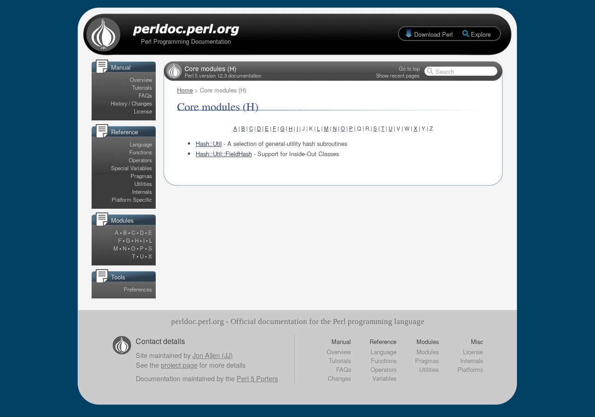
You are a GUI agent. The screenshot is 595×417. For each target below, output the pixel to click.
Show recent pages (398, 75)
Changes (339, 378)
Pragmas (141, 175)
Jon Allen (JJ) (212, 355)
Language (141, 144)
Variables (384, 378)
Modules (427, 351)
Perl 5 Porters (257, 378)
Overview (141, 79)
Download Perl (433, 34)
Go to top (409, 68)
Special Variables (131, 168)
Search (445, 71)
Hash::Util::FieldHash (224, 153)
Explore (481, 34)
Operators (140, 160)
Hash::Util (209, 143)
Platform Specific (132, 199)
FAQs (145, 95)
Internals (142, 191)
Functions (140, 152)
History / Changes (131, 103)
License (143, 111)
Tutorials (142, 87)
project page (179, 365)
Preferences (138, 289)
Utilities (143, 183)
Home (185, 90)
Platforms (470, 369)
